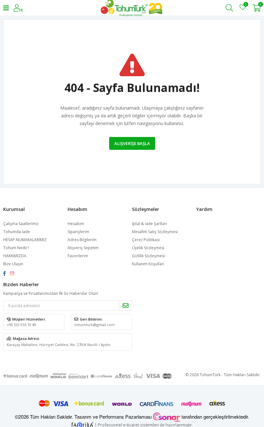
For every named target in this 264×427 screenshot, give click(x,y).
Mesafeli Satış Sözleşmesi (155, 231)
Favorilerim (245, 5)
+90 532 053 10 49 (21, 324)
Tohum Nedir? (16, 247)
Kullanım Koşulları (148, 264)
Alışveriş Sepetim (83, 247)
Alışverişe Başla (132, 143)
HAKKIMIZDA (14, 256)
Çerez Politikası (146, 239)
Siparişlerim (78, 231)
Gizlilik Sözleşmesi (148, 256)
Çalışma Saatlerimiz (21, 223)
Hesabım (76, 223)
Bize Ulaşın (13, 264)
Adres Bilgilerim (82, 239)
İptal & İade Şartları (149, 223)
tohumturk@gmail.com (94, 324)
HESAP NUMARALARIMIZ (25, 239)
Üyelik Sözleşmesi (148, 247)
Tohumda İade (16, 231)
